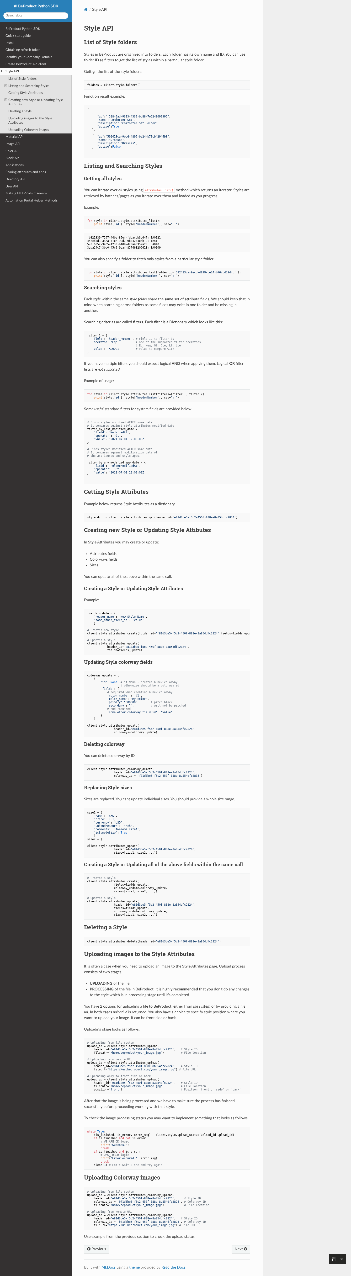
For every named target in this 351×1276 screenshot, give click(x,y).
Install (9, 43)
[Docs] (86, 9)
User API (11, 186)
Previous (98, 1249)
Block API (12, 158)
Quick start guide (18, 35)
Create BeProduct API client (25, 64)
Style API (12, 71)
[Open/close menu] (2, 71)
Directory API (15, 179)
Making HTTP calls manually (26, 193)
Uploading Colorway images (28, 130)
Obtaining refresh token (22, 50)
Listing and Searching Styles (28, 86)
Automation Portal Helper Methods (31, 200)
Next (239, 1249)
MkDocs (108, 1267)
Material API (14, 136)
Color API (12, 151)
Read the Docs (173, 1267)
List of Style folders (22, 78)
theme (134, 1267)
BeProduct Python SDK (37, 6)
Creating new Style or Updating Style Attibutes (35, 102)
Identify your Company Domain (28, 57)
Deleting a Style (20, 111)
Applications (14, 165)
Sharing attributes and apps (25, 172)
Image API (12, 144)
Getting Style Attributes (25, 93)
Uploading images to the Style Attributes (30, 120)
